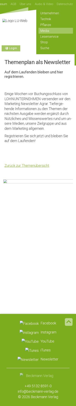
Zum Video (38, 208)
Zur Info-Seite (38, 266)
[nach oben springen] (69, 322)
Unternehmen (49, 13)
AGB (13, 4)
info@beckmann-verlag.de (38, 391)
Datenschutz (65, 4)
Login (13, 48)
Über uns (25, 4)
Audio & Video (44, 4)
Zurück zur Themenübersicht (26, 165)
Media (44, 31)
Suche (44, 48)
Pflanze (45, 25)
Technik (45, 19)
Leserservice (49, 36)
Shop (44, 42)
